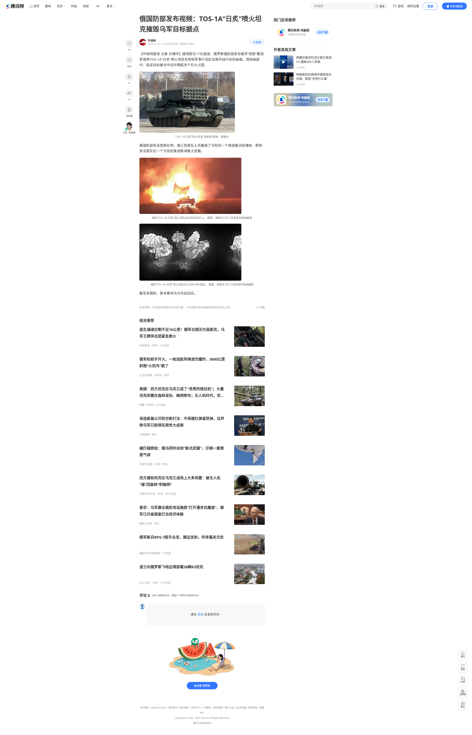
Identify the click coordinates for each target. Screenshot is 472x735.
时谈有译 (144, 345)
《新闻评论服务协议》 (189, 595)
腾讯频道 (252, 707)
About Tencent (158, 707)
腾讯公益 (229, 707)
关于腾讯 (144, 707)
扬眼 (142, 405)
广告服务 (206, 707)
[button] (322, 32)
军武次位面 (145, 464)
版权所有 (206, 723)
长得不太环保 (147, 494)
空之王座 (144, 583)
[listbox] (202, 451)
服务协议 (173, 707)
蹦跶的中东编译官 (149, 553)
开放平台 (195, 707)
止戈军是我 (145, 375)
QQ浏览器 (241, 707)
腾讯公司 (197, 723)
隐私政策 (184, 707)
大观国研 (144, 434)
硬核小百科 (145, 523)
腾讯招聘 (218, 707)
